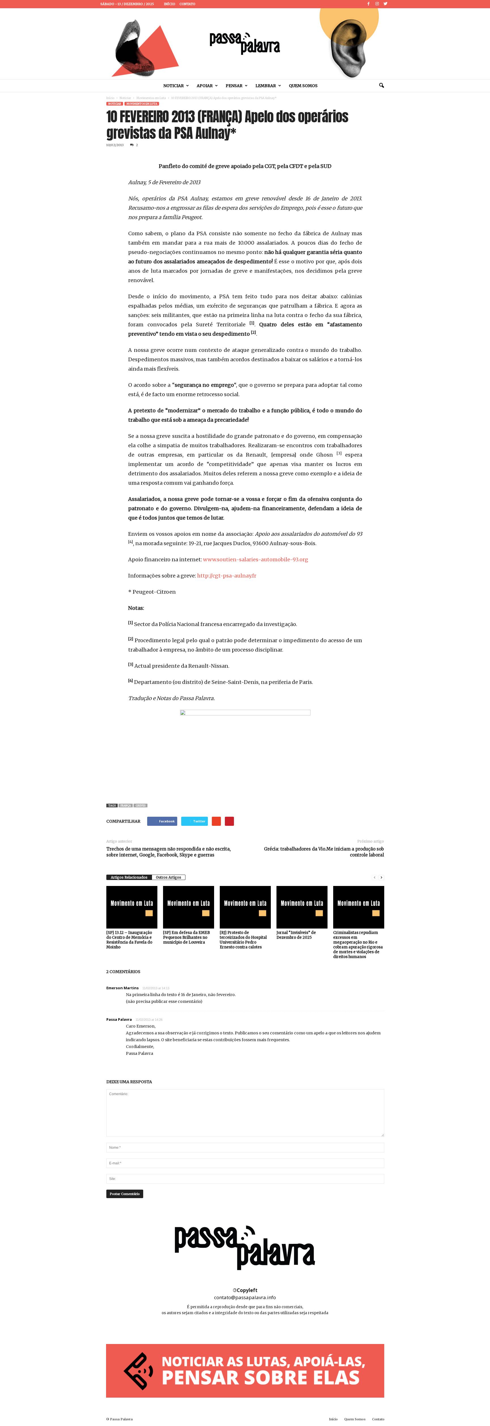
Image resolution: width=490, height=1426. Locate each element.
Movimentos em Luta (151, 98)
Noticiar (173, 85)
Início (169, 4)
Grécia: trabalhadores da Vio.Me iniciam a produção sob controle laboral (324, 852)
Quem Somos (303, 85)
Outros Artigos (168, 877)
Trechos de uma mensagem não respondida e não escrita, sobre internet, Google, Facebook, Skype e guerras (168, 852)
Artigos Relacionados (129, 877)
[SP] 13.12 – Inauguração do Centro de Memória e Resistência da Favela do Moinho (129, 940)
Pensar (234, 85)
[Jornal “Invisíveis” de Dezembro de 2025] (302, 907)
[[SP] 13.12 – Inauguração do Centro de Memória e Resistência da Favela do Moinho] (131, 907)
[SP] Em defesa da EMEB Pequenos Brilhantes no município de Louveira (186, 937)
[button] (381, 85)
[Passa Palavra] (245, 43)
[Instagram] (377, 4)
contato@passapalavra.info (245, 1297)
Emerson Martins (122, 987)
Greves (140, 805)
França (126, 805)
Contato (187, 4)
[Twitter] (385, 4)
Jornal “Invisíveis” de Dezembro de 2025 (296, 935)
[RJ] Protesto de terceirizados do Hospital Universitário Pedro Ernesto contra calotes (243, 940)
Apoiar (205, 85)
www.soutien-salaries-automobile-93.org (255, 559)
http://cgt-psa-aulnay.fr (226, 575)
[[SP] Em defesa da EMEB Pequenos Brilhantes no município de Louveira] (188, 907)
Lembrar (265, 85)
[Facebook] (368, 4)
